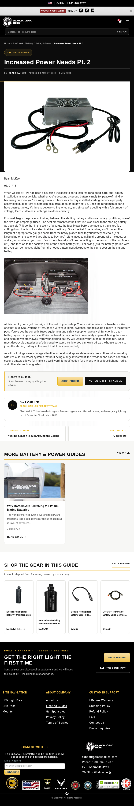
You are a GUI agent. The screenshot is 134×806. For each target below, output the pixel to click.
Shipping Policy (99, 706)
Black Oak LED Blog (23, 43)
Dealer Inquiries (99, 728)
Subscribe (12, 772)
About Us (52, 700)
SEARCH (121, 31)
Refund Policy (98, 711)
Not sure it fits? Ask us (105, 381)
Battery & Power (43, 43)
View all (123, 453)
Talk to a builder (113, 668)
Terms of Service (57, 722)
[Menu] (127, 22)
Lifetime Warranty (101, 700)
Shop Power (70, 381)
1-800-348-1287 (76, 3)
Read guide (15, 537)
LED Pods (9, 706)
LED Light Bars (12, 700)
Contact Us (96, 722)
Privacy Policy (55, 717)
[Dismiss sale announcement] (131, 11)
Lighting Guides (56, 706)
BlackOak (58, 798)
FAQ (92, 717)
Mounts (8, 711)
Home (7, 43)
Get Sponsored (56, 711)
